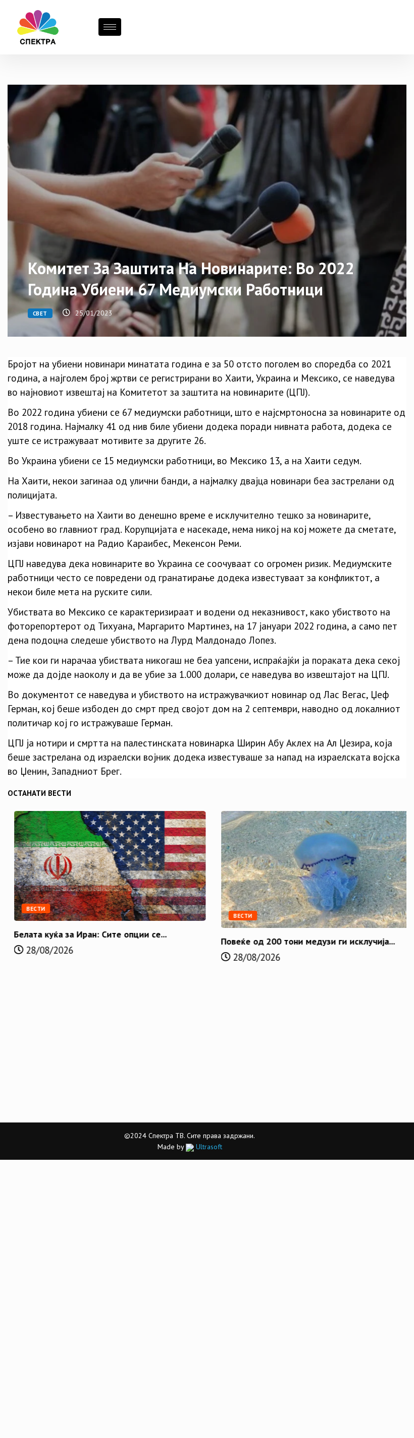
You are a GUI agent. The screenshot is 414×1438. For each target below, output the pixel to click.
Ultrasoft (208, 1146)
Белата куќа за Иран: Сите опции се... (84, 934)
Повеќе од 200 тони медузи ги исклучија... (302, 941)
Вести (29, 908)
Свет (40, 313)
